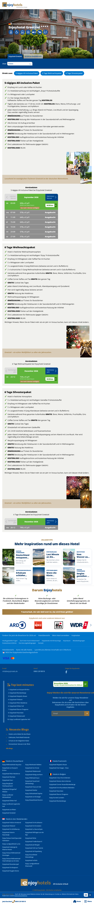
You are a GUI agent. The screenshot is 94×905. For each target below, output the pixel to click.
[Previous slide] (3, 39)
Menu (89, 901)
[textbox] (19, 64)
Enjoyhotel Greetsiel (15, 56)
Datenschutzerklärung (20, 896)
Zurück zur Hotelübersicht (33, 56)
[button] (51, 197)
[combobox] (19, 64)
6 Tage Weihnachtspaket (51, 73)
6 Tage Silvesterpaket (74, 73)
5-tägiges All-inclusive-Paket (27, 73)
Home (79, 901)
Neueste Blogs (19, 729)
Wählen (50, 205)
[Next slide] (91, 39)
